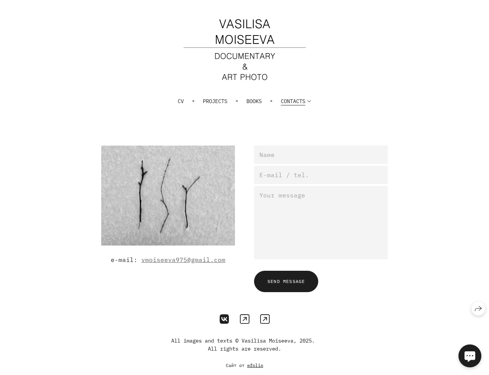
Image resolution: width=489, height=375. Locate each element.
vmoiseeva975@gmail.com (183, 259)
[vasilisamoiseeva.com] (244, 49)
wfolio (255, 365)
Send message (286, 281)
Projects (215, 101)
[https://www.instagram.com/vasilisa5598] (244, 319)
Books (254, 101)
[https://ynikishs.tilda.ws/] (265, 319)
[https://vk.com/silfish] (224, 319)
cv (181, 101)
